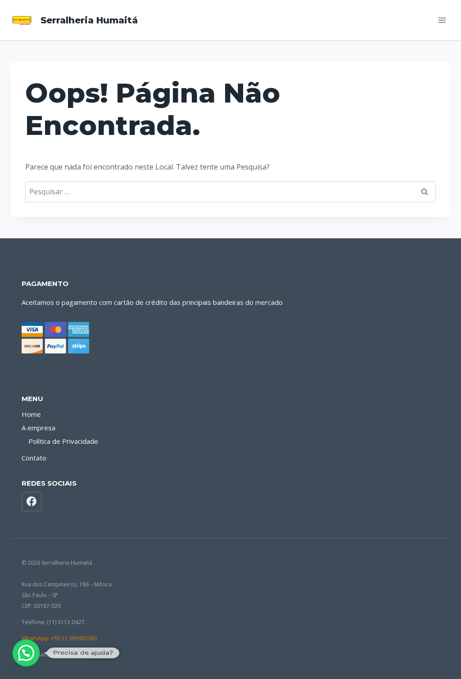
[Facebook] (31, 502)
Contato (34, 457)
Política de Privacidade (63, 441)
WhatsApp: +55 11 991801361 (60, 638)
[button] (26, 652)
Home (31, 414)
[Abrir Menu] (442, 20)
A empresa (38, 427)
